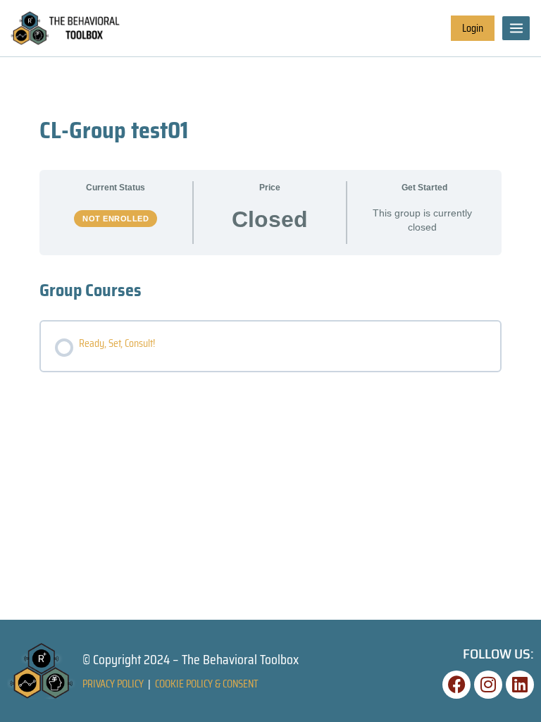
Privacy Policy (113, 683)
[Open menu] (516, 28)
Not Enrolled (115, 218)
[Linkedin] (520, 685)
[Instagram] (488, 685)
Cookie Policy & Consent (207, 683)
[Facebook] (456, 685)
